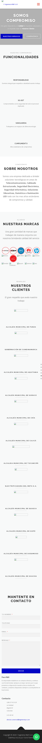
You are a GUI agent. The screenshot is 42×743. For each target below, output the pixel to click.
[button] (36, 737)
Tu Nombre (7, 614)
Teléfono (6, 623)
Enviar (21, 671)
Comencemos (32, 36)
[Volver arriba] (21, 730)
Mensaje (6, 640)
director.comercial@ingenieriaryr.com (18, 720)
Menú (38, 4)
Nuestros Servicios (11, 36)
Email (5, 631)
